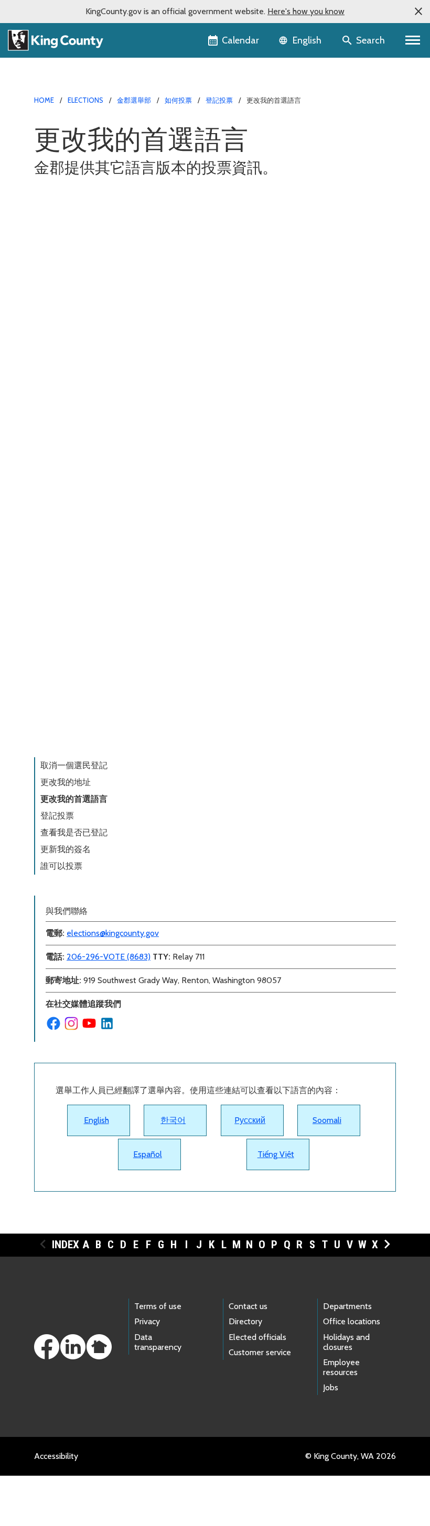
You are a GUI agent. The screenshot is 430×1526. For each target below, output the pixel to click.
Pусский (249, 1120)
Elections (85, 100)
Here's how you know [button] (306, 11)
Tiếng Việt (275, 1154)
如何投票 (178, 100)
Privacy (147, 1321)
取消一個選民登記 (74, 765)
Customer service (260, 1352)
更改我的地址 (65, 782)
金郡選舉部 (134, 100)
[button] (418, 11)
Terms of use (157, 1306)
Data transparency (157, 1342)
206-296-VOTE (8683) (108, 957)
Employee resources (341, 1367)
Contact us (248, 1306)
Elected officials (257, 1337)
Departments (347, 1306)
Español (147, 1154)
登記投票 (219, 100)
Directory (245, 1321)
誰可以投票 (61, 866)
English (96, 1120)
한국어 (173, 1120)
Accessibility (56, 1456)
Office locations (351, 1321)
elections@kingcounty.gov (113, 933)
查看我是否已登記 (74, 832)
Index (65, 1244)
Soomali (327, 1120)
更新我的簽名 (65, 849)
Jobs (330, 1387)
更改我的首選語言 (74, 799)
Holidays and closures (346, 1342)
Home (44, 100)
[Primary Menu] (413, 40)
